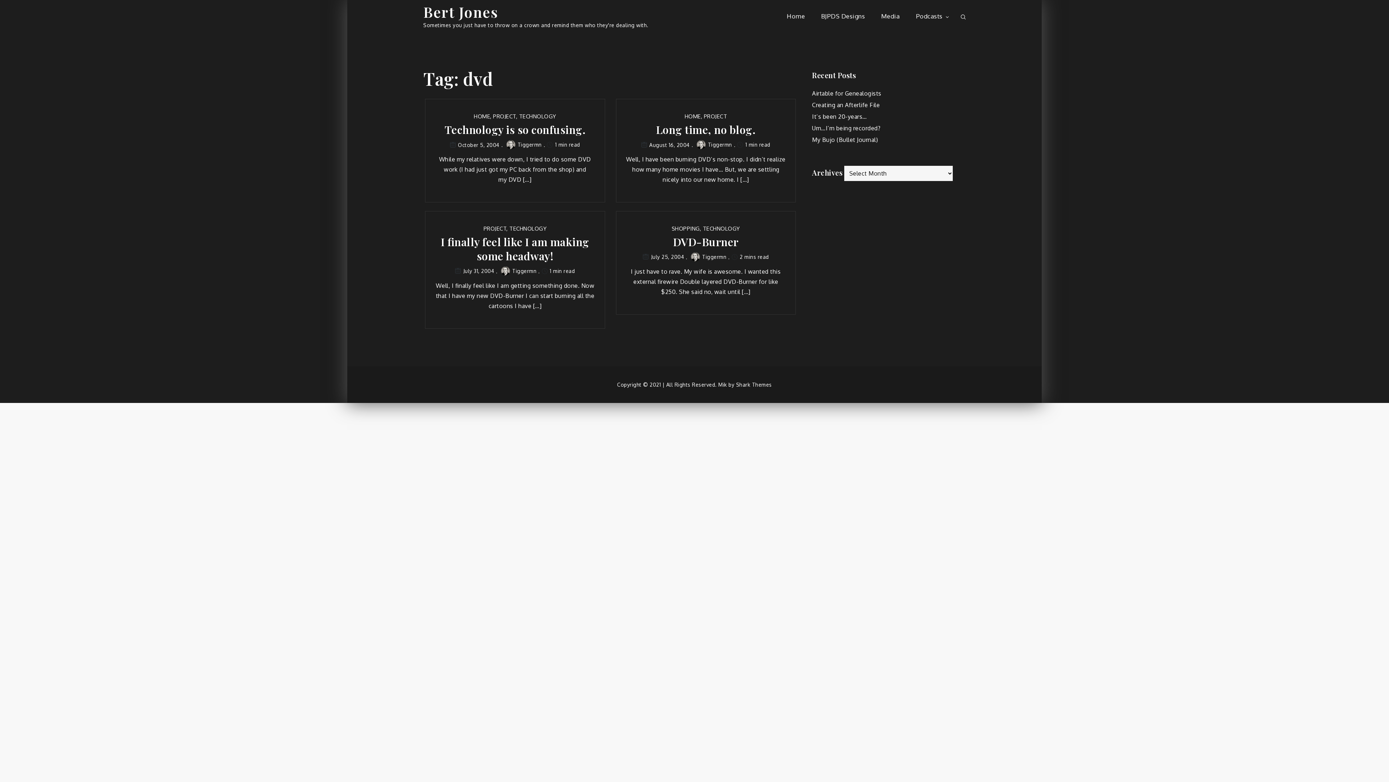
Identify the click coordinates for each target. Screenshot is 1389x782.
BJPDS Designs (843, 16)
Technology (537, 116)
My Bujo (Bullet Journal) (845, 139)
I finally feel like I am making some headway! (515, 249)
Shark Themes (754, 385)
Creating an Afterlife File (846, 105)
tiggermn (530, 145)
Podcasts (929, 16)
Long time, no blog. (706, 130)
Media (890, 16)
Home (796, 16)
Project (504, 116)
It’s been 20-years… (839, 116)
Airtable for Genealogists (847, 93)
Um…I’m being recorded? (846, 128)
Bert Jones (460, 11)
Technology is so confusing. (515, 130)
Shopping (686, 228)
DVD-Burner (706, 242)
